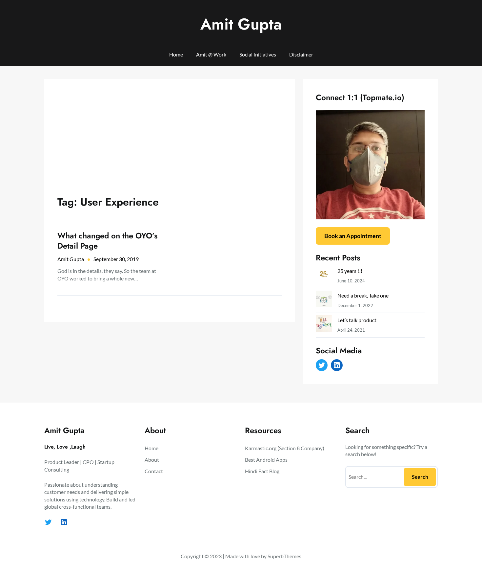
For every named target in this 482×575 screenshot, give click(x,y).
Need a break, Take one (363, 295)
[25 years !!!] (324, 275)
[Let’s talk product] (324, 325)
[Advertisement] (169, 142)
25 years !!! (349, 271)
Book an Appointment (352, 235)
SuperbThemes (284, 556)
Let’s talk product (356, 320)
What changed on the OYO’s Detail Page (107, 241)
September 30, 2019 (116, 259)
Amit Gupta (241, 24)
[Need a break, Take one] (324, 300)
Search (420, 477)
